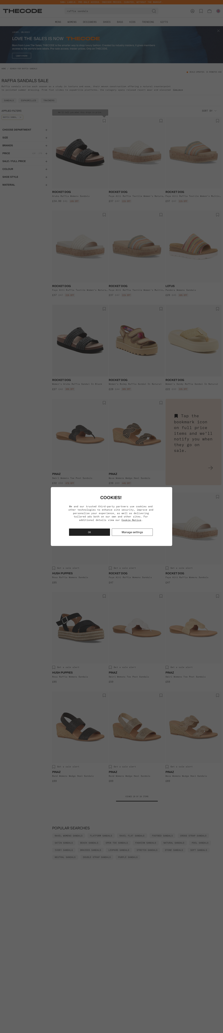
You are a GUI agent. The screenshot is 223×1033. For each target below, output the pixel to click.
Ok (89, 532)
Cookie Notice (131, 519)
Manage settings (132, 532)
